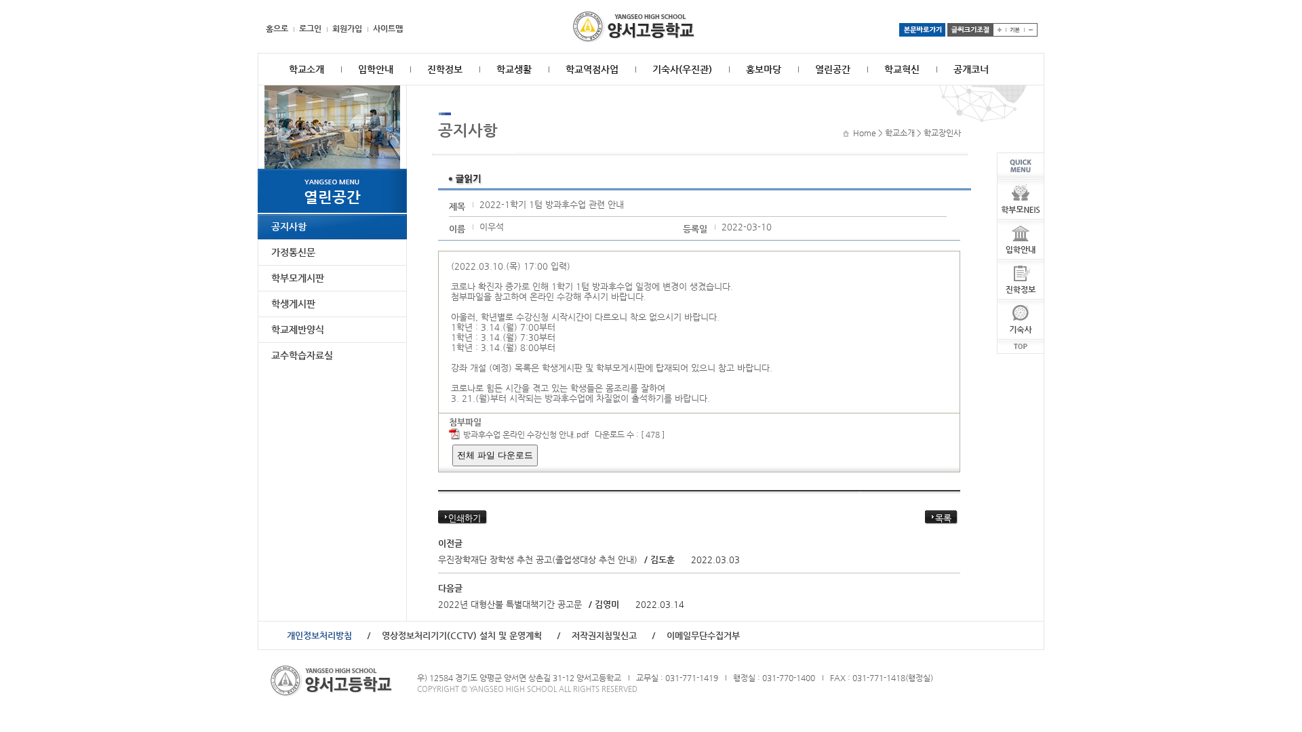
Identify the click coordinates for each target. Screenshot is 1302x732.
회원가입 (347, 28)
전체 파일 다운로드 (495, 455)
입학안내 (375, 69)
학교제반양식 (297, 329)
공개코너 (971, 69)
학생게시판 (293, 303)
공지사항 (289, 226)
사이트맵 (388, 28)
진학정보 (444, 69)
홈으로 (277, 28)
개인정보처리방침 (319, 635)
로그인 (310, 28)
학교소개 (306, 69)
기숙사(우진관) (682, 69)
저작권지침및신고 (604, 635)
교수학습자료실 (302, 355)
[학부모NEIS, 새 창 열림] (1020, 185)
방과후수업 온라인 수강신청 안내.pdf (526, 434)
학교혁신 (902, 69)
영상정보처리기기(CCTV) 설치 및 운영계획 (462, 635)
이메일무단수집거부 (703, 635)
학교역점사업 (592, 69)
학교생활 (514, 69)
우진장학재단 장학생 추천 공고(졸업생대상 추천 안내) (537, 559)
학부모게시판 (297, 277)
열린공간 (832, 69)
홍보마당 (763, 69)
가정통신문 (293, 252)
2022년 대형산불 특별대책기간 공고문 (510, 604)
